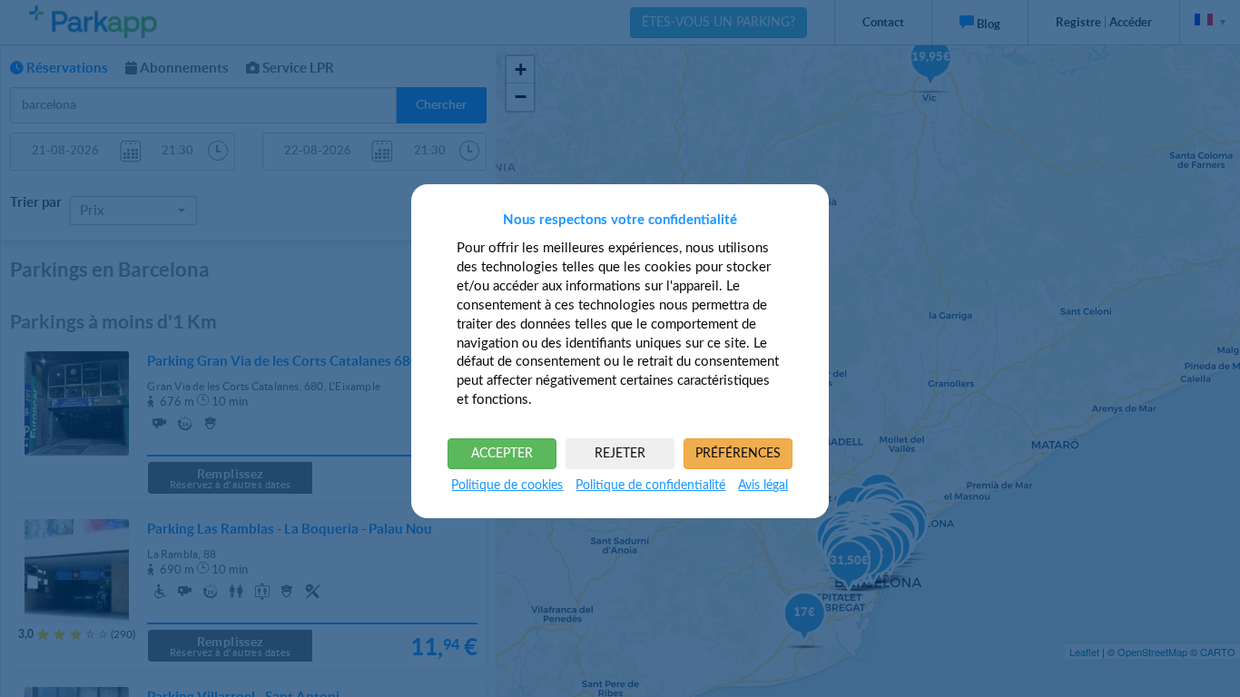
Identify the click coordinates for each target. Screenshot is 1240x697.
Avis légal (763, 485)
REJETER (620, 453)
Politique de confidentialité (650, 485)
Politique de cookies (507, 485)
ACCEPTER (502, 453)
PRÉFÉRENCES (738, 453)
